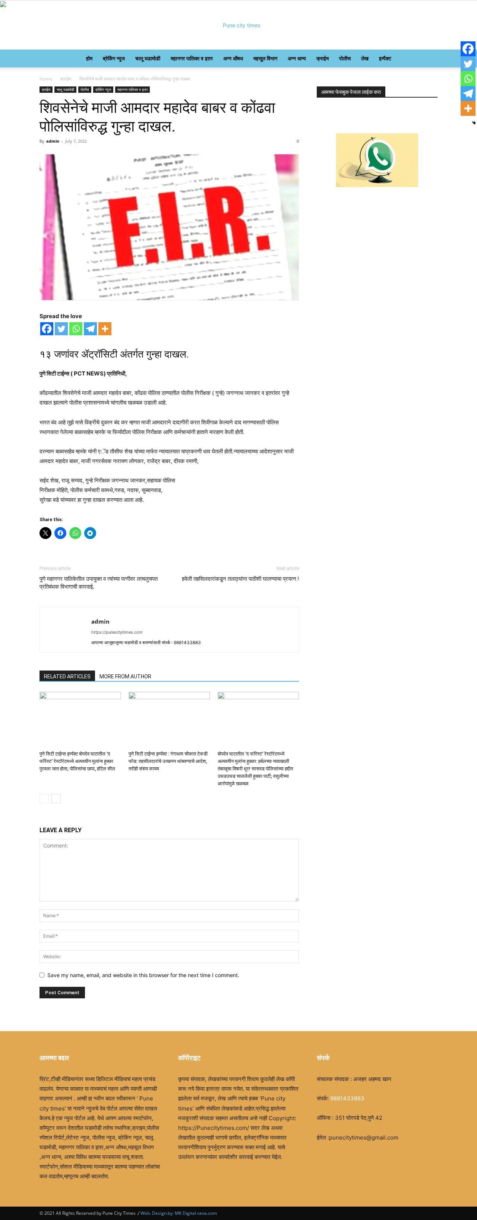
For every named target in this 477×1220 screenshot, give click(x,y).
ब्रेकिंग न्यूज (114, 58)
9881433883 (347, 1098)
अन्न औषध (233, 58)
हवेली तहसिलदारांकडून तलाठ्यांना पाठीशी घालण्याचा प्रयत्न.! (240, 579)
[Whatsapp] (75, 328)
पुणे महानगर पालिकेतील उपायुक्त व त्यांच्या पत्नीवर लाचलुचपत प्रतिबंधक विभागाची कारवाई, (99, 583)
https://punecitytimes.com (117, 632)
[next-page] (56, 798)
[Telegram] (90, 328)
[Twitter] (61, 328)
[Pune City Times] (238, 25)
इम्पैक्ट (385, 58)
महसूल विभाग (265, 58)
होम (89, 58)
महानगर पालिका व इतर (192, 58)
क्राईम (322, 58)
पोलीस (345, 58)
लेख (365, 58)
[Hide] (474, 123)
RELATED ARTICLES (67, 676)
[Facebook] (46, 328)
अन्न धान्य (297, 58)
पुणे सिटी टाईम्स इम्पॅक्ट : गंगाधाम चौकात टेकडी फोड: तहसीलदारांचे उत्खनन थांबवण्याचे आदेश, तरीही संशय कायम (168, 761)
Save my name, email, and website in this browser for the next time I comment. (143, 975)
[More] (104, 328)
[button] (428, 59)
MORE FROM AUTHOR (125, 676)
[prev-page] (44, 798)
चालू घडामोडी (147, 58)
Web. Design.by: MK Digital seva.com (178, 1213)
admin (52, 141)
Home (46, 79)
